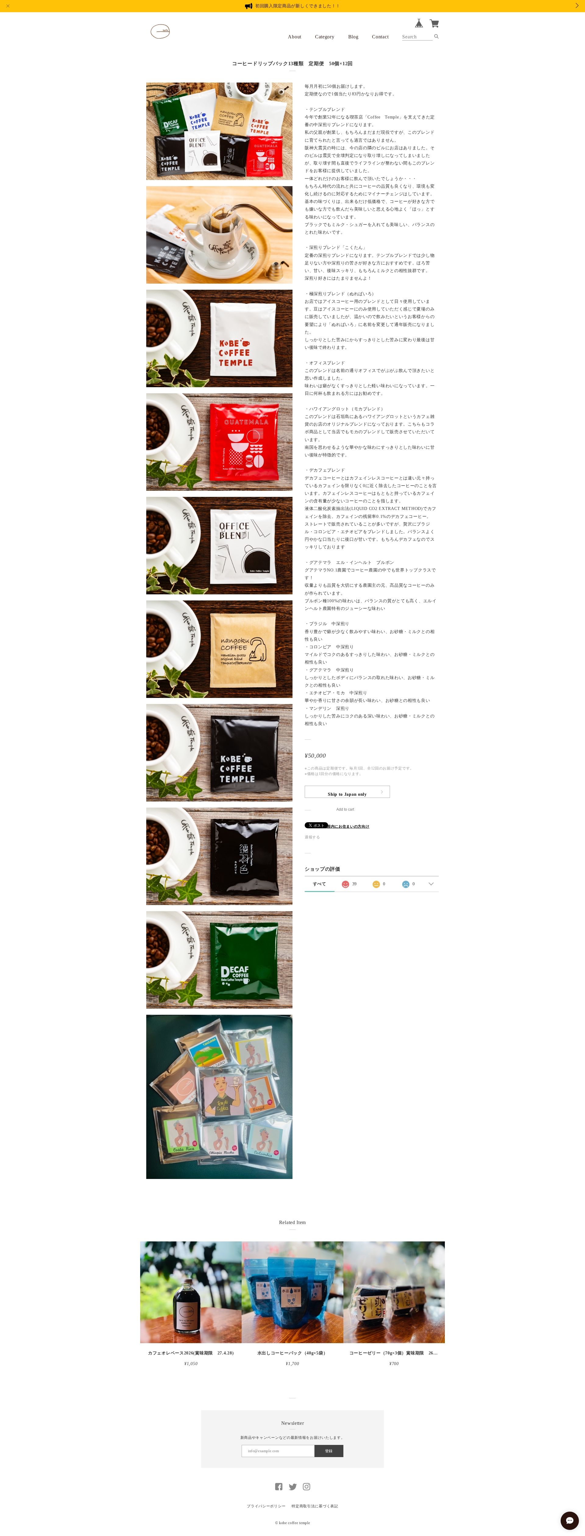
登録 (328, 1451)
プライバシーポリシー (266, 1506)
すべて (319, 884)
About (294, 36)
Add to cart (345, 809)
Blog (353, 36)
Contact (380, 36)
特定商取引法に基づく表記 (315, 1506)
